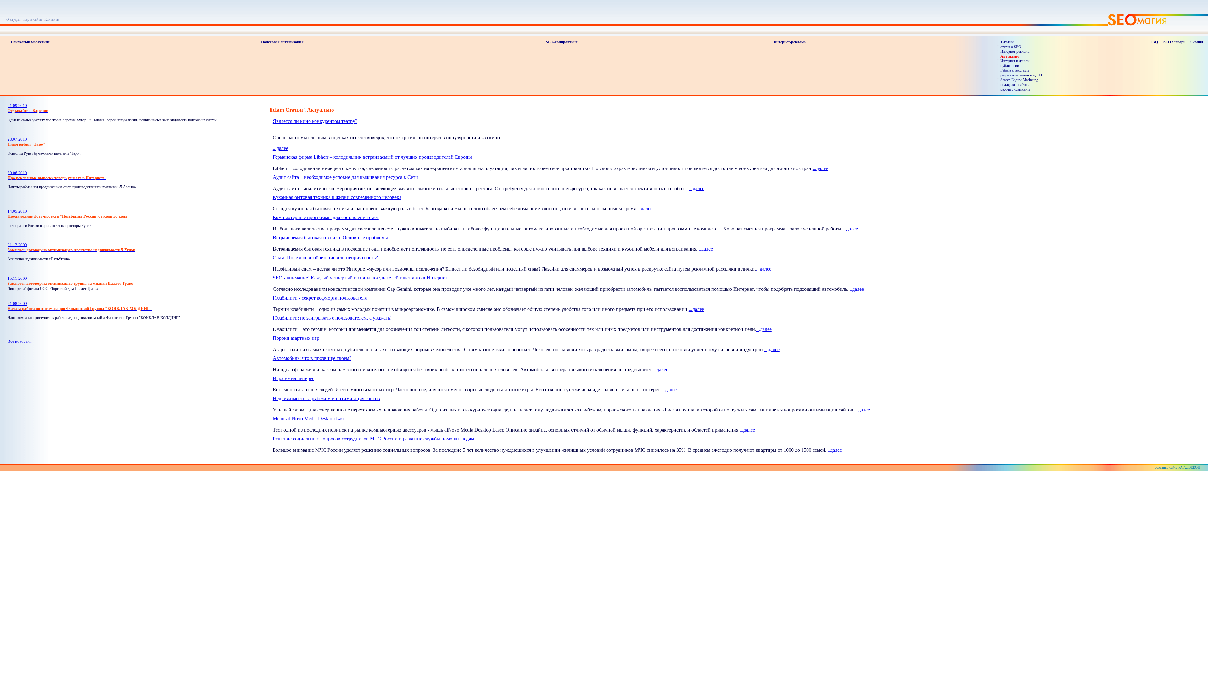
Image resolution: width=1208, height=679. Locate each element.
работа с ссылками (1015, 89)
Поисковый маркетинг (30, 42)
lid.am (277, 110)
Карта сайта (32, 19)
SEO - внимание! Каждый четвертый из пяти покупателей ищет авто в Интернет (360, 277)
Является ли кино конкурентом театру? (315, 121)
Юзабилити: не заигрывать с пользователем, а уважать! (332, 318)
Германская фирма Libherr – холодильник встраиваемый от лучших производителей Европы (372, 157)
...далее (280, 148)
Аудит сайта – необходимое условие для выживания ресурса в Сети (345, 177)
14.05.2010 (69, 213)
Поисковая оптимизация (282, 42)
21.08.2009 (80, 306)
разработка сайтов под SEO (1022, 75)
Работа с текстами (1014, 70)
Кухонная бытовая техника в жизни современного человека (337, 197)
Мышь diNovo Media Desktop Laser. (310, 418)
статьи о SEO (1010, 47)
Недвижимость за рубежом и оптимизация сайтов (326, 398)
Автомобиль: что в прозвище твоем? (312, 358)
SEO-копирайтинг (561, 42)
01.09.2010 (28, 108)
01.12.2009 (71, 247)
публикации (1009, 65)
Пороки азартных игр (296, 338)
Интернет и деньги (1014, 61)
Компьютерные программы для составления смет (326, 217)
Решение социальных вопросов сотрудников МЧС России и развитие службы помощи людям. (374, 438)
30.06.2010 (57, 175)
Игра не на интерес (293, 378)
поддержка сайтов (1014, 84)
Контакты (51, 19)
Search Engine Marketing (1019, 80)
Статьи (1007, 42)
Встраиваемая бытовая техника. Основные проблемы (330, 237)
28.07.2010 (26, 141)
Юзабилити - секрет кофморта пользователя (320, 298)
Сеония (1196, 42)
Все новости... (20, 341)
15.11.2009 (70, 281)
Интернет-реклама (790, 42)
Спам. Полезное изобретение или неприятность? (325, 257)
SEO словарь (1174, 42)
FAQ (1154, 42)
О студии (13, 19)
